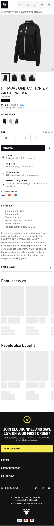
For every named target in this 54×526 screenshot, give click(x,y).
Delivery (10, 155)
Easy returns (12, 172)
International (11, 488)
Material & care (8, 267)
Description (6, 206)
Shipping (10, 164)
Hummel (5, 460)
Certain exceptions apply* (14, 438)
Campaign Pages (9, 12)
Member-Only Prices (16, 181)
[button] (27, 4)
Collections (7, 476)
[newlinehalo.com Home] (4, 4)
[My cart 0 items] (42, 4)
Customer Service (10, 468)
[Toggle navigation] (20, 4)
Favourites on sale (31, 12)
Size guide (48, 132)
